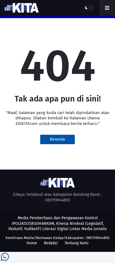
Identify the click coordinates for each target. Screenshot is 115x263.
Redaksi (51, 243)
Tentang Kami (76, 243)
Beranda (57, 139)
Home (32, 243)
